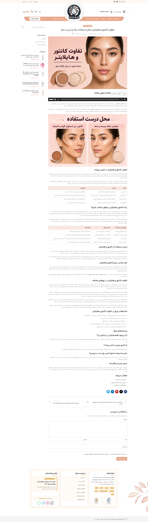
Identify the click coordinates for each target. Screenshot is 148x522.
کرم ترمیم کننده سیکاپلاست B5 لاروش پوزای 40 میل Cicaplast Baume (31, 73)
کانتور (122, 104)
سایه (99, 104)
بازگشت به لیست (87, 402)
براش (61, 251)
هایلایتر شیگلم (95, 109)
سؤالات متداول (80, 489)
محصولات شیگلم (87, 26)
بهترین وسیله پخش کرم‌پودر (95, 274)
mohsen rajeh (92, 34)
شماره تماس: (45, 498)
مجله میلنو (81, 485)
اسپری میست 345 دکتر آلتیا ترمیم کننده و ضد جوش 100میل (30, 56)
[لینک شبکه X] (122, 1)
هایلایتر (118, 104)
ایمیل (85, 439)
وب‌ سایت (124, 447)
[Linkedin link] (112, 391)
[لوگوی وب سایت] (74, 12)
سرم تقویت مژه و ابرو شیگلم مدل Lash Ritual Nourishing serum (30, 83)
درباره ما (82, 478)
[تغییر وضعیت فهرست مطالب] (123, 94)
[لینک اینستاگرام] (119, 1)
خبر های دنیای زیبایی (40, 42)
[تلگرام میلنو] (43, 503)
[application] (87, 99)
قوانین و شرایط (80, 492)
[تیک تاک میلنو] (52, 503)
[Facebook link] (124, 1)
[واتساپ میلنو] (39, 503)
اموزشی (44, 39)
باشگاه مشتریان (35, 19)
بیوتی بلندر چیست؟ (120, 380)
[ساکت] (55, 100)
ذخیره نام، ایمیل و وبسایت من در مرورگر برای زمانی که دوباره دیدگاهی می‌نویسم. (104, 454)
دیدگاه (125, 419)
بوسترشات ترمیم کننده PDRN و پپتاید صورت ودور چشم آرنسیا (31, 64)
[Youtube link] (117, 1)
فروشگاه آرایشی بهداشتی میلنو (115, 519)
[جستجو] (40, 12)
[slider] (51, 99)
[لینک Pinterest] (114, 1)
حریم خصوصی (80, 499)
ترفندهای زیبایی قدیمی (120, 385)
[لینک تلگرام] (108, 391)
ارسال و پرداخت (80, 496)
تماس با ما (81, 481)
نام (126, 439)
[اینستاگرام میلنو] (47, 503)
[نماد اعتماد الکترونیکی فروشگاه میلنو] (108, 501)
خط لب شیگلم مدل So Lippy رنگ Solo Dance (30, 91)
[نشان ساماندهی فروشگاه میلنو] (96, 501)
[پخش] (125, 100)
